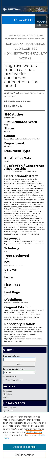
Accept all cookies (24, 446)
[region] (24, 436)
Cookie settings (34, 432)
